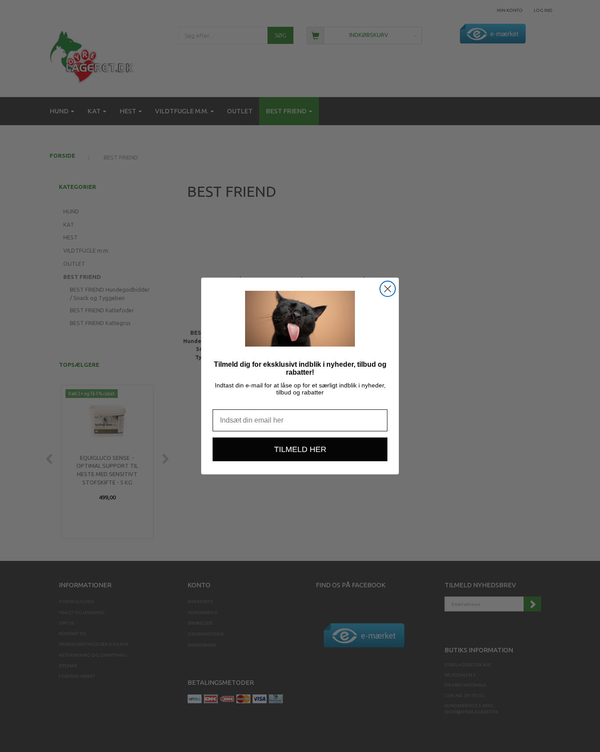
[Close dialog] (387, 288)
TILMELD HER (300, 449)
